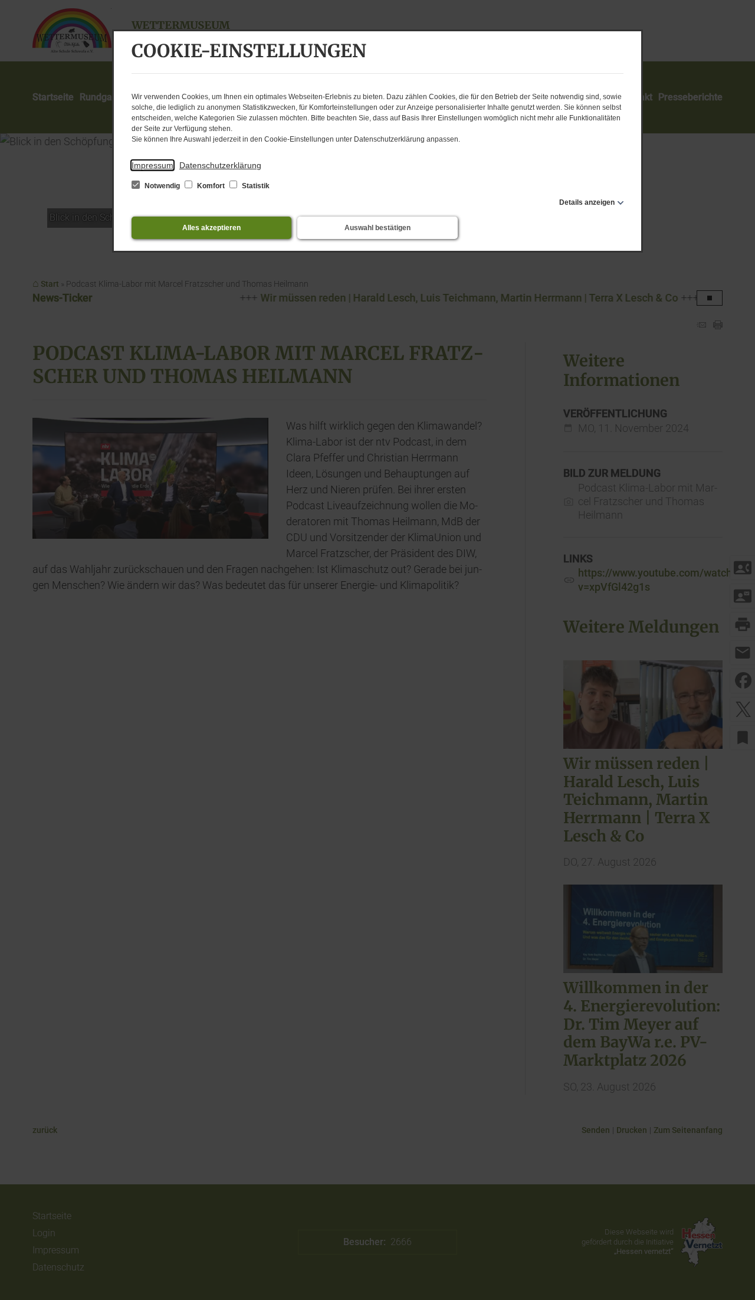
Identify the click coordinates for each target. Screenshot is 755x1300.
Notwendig (162, 186)
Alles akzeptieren (211, 228)
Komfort (210, 186)
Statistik (255, 186)
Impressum (152, 165)
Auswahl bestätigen (377, 228)
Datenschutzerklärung (220, 165)
